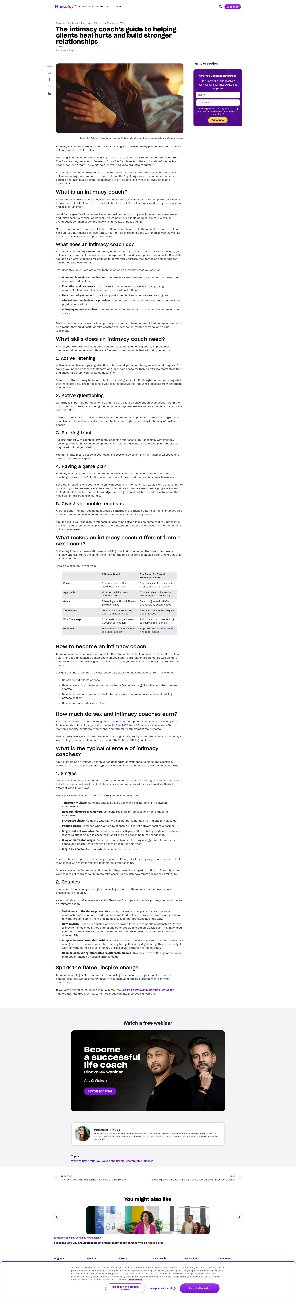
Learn (114, 6)
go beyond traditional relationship (112, 199)
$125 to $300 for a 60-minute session (136, 725)
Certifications (86, 6)
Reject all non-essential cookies (125, 1288)
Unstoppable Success (139, 1161)
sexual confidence (162, 628)
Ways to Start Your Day (85, 1161)
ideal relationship (73, 492)
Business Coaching (64, 1237)
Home (82, 138)
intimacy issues (95, 255)
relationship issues (156, 172)
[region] (148, 1279)
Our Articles (92, 138)
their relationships (125, 179)
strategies (139, 286)
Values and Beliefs (113, 1161)
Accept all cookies (199, 1288)
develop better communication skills (158, 255)
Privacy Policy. (135, 1279)
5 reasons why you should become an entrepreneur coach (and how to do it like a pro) (108, 1242)
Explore (101, 6)
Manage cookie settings (162, 1288)
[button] (220, 6)
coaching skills (128, 350)
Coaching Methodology (67, 23)
